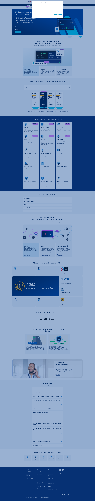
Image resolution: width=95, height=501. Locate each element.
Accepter (58, 14)
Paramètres (58, 16)
